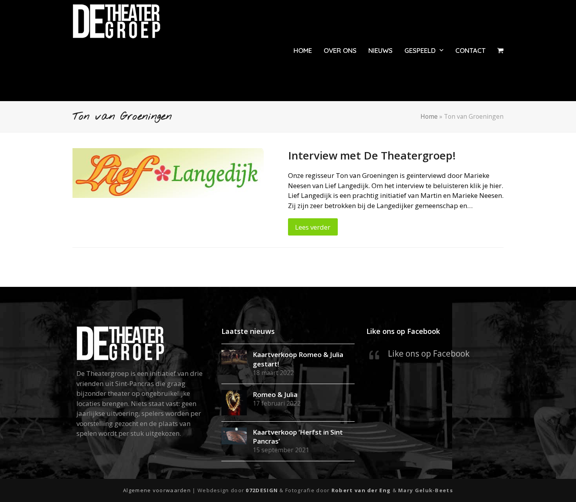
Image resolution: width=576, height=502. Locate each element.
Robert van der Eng (362, 490)
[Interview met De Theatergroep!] (168, 172)
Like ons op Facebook (403, 331)
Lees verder (312, 227)
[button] (500, 50)
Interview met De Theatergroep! (372, 155)
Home (429, 116)
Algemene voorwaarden (157, 490)
